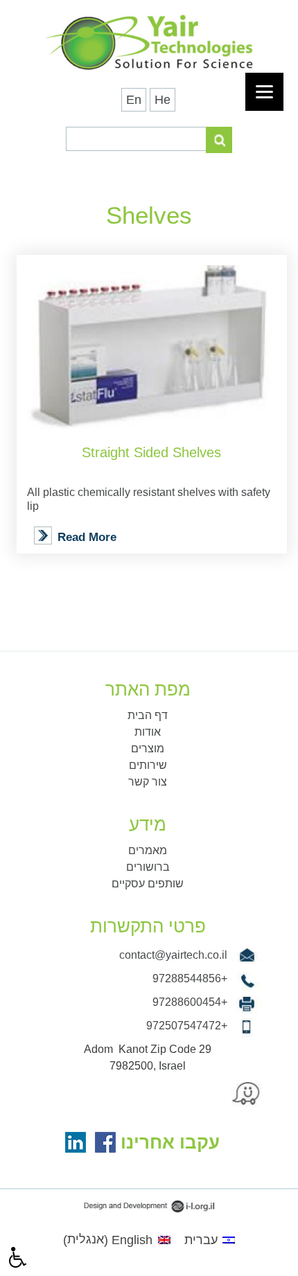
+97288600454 (189, 1002)
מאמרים (147, 850)
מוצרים (147, 748)
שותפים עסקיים (148, 883)
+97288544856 (189, 978)
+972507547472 (186, 1025)
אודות (147, 732)
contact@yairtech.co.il (173, 955)
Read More (87, 537)
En (133, 100)
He (162, 100)
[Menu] (264, 92)
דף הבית (148, 715)
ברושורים (148, 867)
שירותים (148, 765)
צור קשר (147, 782)
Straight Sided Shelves (151, 452)
